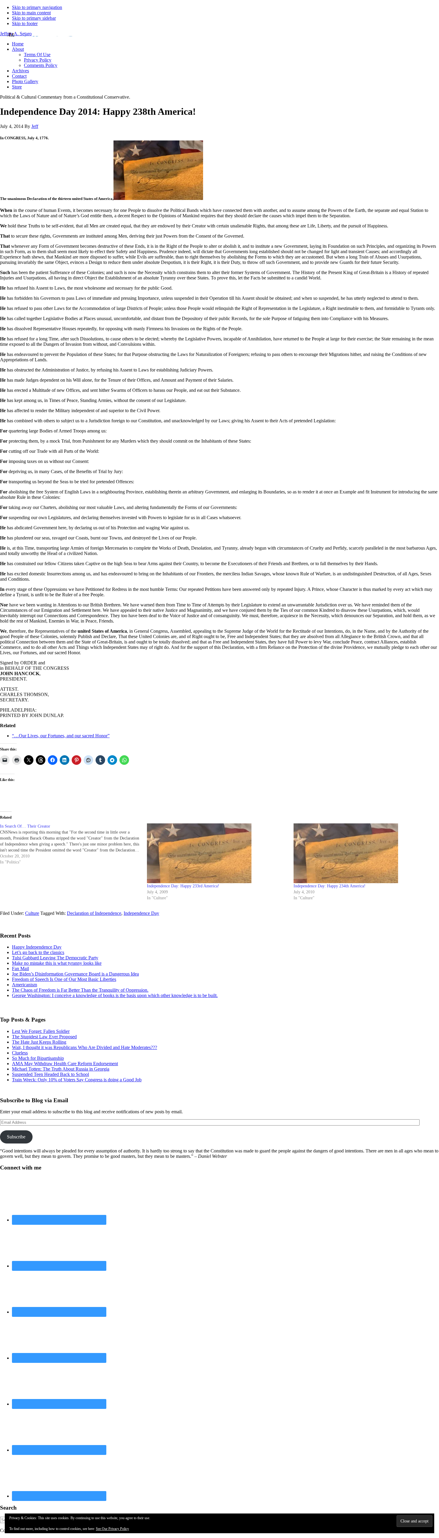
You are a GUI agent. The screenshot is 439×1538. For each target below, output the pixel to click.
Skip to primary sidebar (34, 18)
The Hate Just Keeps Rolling (39, 1042)
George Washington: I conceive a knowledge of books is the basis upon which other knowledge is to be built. (115, 995)
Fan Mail (20, 968)
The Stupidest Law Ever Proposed (44, 1036)
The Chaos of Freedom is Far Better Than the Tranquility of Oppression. (80, 990)
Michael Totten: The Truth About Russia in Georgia (60, 1068)
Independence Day (141, 913)
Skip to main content (31, 12)
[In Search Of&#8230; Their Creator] (73, 844)
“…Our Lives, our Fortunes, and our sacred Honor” (61, 735)
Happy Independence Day (37, 947)
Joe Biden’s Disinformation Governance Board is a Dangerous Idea (75, 973)
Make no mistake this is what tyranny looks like (57, 963)
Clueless (20, 1052)
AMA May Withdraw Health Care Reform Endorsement (65, 1063)
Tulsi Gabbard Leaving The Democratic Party (55, 957)
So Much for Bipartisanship (38, 1058)
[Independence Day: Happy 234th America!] (364, 853)
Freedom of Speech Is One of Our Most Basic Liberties (64, 979)
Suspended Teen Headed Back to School (50, 1074)
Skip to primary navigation (37, 7)
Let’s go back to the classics (38, 952)
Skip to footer (25, 23)
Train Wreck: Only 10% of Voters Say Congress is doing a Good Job (77, 1079)
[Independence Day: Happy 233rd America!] (217, 853)
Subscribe (16, 1136)
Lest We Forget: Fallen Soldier (41, 1031)
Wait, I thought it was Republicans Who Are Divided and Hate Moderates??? (84, 1047)
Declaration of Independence (94, 913)
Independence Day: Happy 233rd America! (183, 886)
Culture (32, 913)
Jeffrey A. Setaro (16, 33)
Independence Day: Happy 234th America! (330, 886)
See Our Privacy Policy (112, 1529)
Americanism (24, 984)
